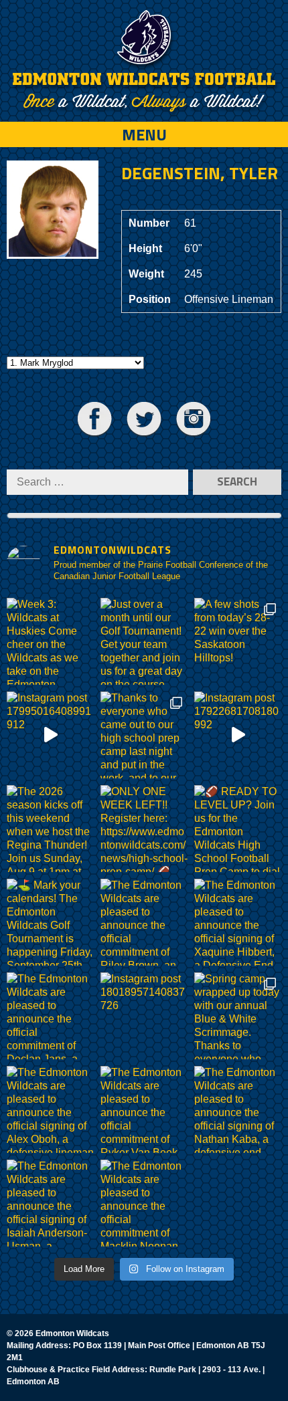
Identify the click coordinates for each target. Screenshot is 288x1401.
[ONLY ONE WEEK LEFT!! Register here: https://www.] (144, 828)
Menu (144, 134)
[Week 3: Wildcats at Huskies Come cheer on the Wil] (50, 641)
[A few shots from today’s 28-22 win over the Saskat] (237, 641)
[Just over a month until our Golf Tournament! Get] (144, 641)
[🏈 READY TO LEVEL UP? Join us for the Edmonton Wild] (237, 828)
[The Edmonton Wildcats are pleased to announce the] (144, 922)
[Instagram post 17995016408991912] (50, 734)
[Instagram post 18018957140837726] (144, 1015)
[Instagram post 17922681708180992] (237, 734)
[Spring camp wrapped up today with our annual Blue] (237, 1015)
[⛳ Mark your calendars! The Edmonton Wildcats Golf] (50, 922)
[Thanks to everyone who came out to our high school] (144, 734)
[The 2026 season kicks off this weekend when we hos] (50, 828)
